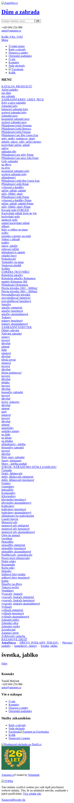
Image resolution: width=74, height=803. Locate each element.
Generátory (7, 486)
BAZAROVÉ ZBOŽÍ (14, 639)
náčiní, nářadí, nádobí (13, 190)
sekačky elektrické (11, 307)
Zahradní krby (9, 106)
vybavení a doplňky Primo (16, 200)
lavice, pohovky (10, 401)
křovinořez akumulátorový (16, 502)
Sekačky (6, 304)
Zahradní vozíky (10, 626)
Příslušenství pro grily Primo (17, 154)
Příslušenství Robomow (14, 284)
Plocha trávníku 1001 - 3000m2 (19, 288)
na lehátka (7, 441)
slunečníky (7, 428)
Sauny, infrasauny (11, 460)
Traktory (6, 317)
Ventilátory (7, 590)
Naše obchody (17, 65)
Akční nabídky (9, 89)
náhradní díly (8, 151)
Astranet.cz (7, 774)
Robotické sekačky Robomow (18, 278)
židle (4, 349)
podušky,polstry (10, 431)
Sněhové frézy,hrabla (13, 574)
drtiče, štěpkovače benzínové (17, 480)
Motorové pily (9, 522)
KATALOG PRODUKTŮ (16, 86)
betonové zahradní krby (14, 109)
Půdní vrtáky (8, 561)
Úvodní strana (17, 46)
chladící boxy (9, 255)
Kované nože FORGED (15, 210)
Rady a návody (17, 49)
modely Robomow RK (14, 281)
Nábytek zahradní (11, 333)
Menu (4, 40)
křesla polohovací (11, 372)
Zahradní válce (9, 623)
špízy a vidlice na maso (14, 229)
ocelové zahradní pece (14, 122)
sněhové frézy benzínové (15, 577)
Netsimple (34, 774)
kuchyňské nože (10, 216)
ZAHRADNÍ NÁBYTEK (16, 327)
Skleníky (6, 571)
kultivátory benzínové (13, 509)
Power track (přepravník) (15, 558)
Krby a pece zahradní (13, 102)
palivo (4, 148)
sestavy (5, 336)
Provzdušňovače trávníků (15, 294)
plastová (6, 362)
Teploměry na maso (12, 262)
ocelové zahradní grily (14, 174)
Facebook (17, 69)
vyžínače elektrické (12, 610)
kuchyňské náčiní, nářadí (15, 145)
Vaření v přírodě (10, 239)
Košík (12, 72)
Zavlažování (8, 629)
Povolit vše (19, 799)
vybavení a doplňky (12, 187)
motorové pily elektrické (15, 525)
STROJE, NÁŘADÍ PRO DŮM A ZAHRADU (29, 467)
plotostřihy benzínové (13, 548)
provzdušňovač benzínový (16, 301)
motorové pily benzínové (15, 528)
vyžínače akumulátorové (15, 616)
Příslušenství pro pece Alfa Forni (19, 158)
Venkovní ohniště (11, 265)
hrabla (4, 580)
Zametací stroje (10, 632)
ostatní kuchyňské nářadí (15, 223)
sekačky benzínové (12, 310)
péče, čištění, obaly (12, 193)
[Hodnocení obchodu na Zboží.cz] (21, 744)
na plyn (5, 167)
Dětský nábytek (10, 330)
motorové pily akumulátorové (18, 532)
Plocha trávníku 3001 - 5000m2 (19, 291)
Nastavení (7, 799)
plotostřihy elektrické (13, 545)
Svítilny (5, 268)
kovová (5, 366)
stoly (4, 411)
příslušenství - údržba (13, 444)
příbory (5, 226)
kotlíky (5, 242)
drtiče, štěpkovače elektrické (17, 476)
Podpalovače (8, 258)
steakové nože (9, 219)
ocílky (4, 232)
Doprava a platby (18, 52)
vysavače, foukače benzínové (18, 600)
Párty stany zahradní (12, 457)
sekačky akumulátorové (14, 314)
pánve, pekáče (9, 245)
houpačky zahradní (12, 392)
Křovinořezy (8, 496)
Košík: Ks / (12, 36)
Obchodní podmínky (20, 55)
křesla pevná (8, 359)
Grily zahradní (9, 161)
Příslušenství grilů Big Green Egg (20, 180)
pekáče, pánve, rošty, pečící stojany (21, 141)
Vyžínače (6, 606)
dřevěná (5, 369)
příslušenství (8, 177)
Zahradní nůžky (10, 619)
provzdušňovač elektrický (16, 297)
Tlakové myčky (10, 587)
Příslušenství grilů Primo (15, 197)
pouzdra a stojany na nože (16, 236)
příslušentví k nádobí (13, 252)
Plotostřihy (7, 541)
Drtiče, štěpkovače (11, 473)
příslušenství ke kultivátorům (17, 515)
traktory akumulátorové (14, 323)
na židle (5, 434)
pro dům (6, 93)
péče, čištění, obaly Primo (16, 206)
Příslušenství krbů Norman (16, 125)
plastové (6, 353)
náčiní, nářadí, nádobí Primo (17, 203)
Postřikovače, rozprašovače (16, 554)
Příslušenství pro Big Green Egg (19, 135)
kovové (5, 340)
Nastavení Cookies (19, 738)
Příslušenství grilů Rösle (15, 184)
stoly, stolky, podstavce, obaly (18, 138)
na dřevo (6, 164)
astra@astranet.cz (11, 30)
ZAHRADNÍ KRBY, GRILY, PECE (22, 99)
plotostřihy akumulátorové (16, 551)
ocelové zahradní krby (14, 112)
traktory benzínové (12, 320)
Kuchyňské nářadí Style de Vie (19, 213)
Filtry (4, 663)
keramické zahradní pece (15, 119)
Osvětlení (6, 538)
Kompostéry (8, 493)
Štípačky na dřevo (11, 584)
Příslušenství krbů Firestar (16, 132)
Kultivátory (7, 506)
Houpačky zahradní (12, 447)
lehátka (5, 382)
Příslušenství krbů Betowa (16, 128)
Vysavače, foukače (12, 593)
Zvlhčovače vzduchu (13, 636)
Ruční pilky (8, 567)
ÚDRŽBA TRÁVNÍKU (15, 271)
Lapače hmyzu (9, 519)
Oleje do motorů (10, 535)
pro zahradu (8, 96)
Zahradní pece (9, 115)
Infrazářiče (7, 489)
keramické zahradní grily (15, 171)
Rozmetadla (8, 564)
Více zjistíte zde (32, 793)
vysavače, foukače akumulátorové (20, 603)
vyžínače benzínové (12, 613)
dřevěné (5, 343)
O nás (12, 59)
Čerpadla (6, 470)
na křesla (6, 437)
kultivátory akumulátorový (16, 512)
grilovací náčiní (10, 249)
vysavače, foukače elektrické (17, 597)
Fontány (6, 483)
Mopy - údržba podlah (14, 463)
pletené (5, 346)
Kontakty (14, 62)
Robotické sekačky (12, 275)
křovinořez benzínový (13, 499)
